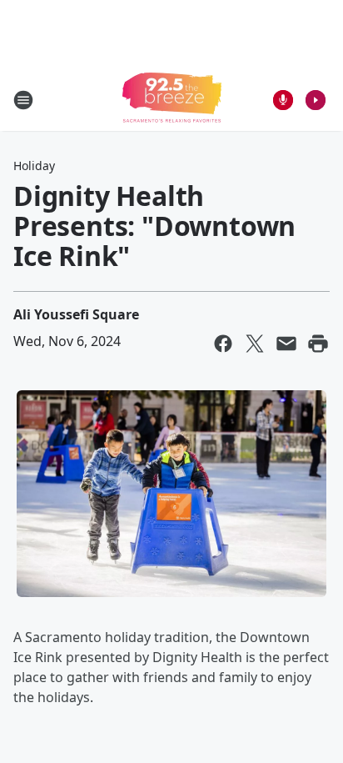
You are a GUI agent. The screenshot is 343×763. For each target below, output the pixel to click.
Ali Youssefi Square (76, 314)
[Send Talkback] (283, 100)
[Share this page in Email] (286, 343)
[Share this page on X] (254, 343)
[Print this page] (318, 343)
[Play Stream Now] (316, 100)
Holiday (34, 165)
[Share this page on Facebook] (223, 343)
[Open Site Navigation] (23, 100)
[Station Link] (171, 100)
